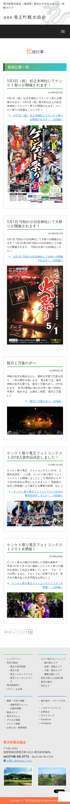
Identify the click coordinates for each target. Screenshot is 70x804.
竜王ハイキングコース (21, 674)
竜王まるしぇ (13, 715)
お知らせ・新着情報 (17, 727)
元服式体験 (15, 708)
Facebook (46, 719)
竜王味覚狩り (13, 685)
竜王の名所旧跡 (18, 666)
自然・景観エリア (53, 666)
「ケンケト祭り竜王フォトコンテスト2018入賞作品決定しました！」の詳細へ (36, 493)
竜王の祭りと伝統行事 (52, 677)
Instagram (46, 723)
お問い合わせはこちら (19, 760)
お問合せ (45, 711)
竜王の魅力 (46, 681)
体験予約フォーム (19, 704)
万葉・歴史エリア (53, 670)
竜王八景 (14, 670)
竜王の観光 (12, 662)
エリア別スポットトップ (53, 658)
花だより (45, 685)
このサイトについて (51, 707)
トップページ (13, 658)
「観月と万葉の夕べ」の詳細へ (45, 401)
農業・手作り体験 (15, 700)
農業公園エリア (52, 674)
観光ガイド (12, 712)
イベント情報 (13, 723)
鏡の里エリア (51, 662)
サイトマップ (47, 715)
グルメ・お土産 (14, 688)
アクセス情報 (13, 719)
